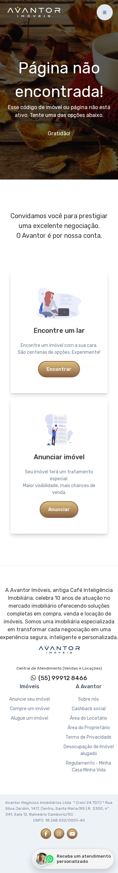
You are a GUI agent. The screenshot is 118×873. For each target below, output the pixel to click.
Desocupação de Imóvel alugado (89, 750)
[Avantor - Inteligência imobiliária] (59, 649)
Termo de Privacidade (88, 737)
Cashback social (89, 709)
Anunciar (59, 509)
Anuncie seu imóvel (29, 699)
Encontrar (59, 369)
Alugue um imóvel (29, 718)
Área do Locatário (88, 718)
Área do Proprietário (89, 728)
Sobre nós (88, 699)
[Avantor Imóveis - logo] (34, 12)
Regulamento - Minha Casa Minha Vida (88, 766)
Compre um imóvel (29, 709)
